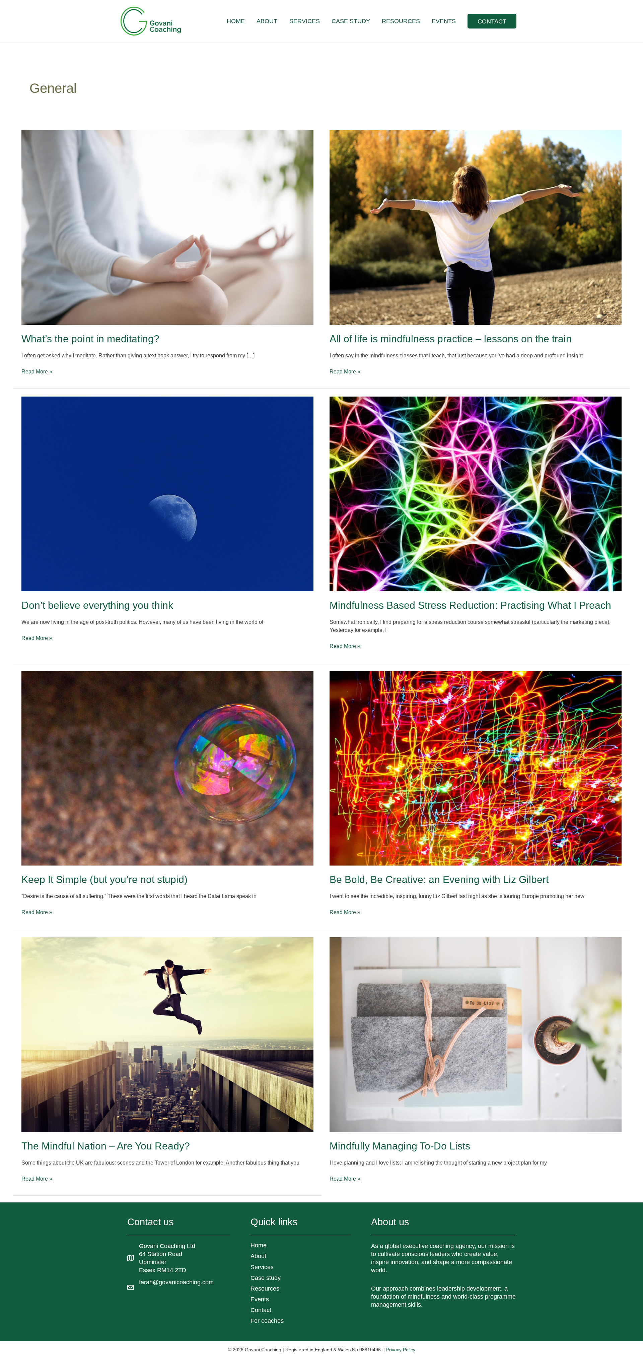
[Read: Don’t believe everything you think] (167, 493)
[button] (492, 21)
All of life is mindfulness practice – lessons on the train (451, 338)
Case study (266, 1278)
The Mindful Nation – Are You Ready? (105, 1145)
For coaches (267, 1320)
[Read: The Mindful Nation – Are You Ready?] (167, 1034)
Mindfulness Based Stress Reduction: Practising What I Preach (470, 605)
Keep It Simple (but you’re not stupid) (104, 879)
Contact (261, 1310)
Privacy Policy (400, 1349)
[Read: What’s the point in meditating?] (167, 227)
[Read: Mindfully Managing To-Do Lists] (476, 1034)
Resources (265, 1288)
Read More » (36, 372)
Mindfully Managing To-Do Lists (400, 1145)
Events (260, 1299)
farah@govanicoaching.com (176, 1282)
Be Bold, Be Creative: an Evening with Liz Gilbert (439, 879)
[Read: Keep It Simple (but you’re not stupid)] (167, 768)
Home (259, 1245)
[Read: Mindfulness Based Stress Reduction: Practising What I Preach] (476, 493)
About (258, 1256)
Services (262, 1267)
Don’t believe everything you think (97, 605)
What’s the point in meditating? (90, 338)
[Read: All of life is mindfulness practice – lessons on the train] (476, 227)
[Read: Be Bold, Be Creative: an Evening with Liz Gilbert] (476, 768)
